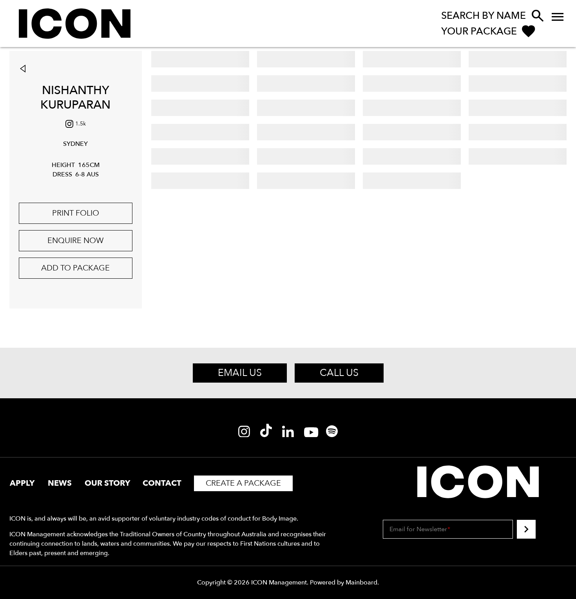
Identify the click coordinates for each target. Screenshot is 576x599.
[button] (25, 69)
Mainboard (361, 582)
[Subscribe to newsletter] (526, 529)
